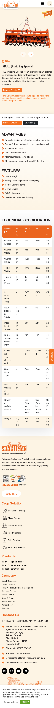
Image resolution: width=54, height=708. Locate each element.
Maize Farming (14, 518)
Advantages (7, 117)
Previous (23, 54)
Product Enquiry (10, 90)
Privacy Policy (7, 605)
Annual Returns (8, 601)
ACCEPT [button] (25, 702)
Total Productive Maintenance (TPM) (17, 588)
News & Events (8, 598)
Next (31, 54)
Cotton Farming (15, 525)
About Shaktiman (9, 581)
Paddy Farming (14, 533)
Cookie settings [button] (11, 702)
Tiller (7, 61)
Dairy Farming (14, 540)
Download (29, 123)
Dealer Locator (8, 595)
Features (19, 117)
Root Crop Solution (16, 548)
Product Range (8, 584)
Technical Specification (37, 117)
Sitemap (5, 608)
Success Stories (9, 591)
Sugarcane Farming (16, 511)
